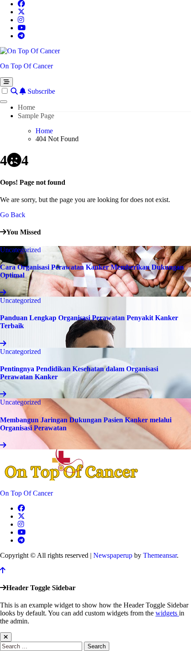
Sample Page (36, 115)
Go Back (12, 214)
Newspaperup (112, 555)
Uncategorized (20, 250)
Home (26, 107)
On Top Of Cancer (26, 66)
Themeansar (160, 555)
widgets (167, 613)
